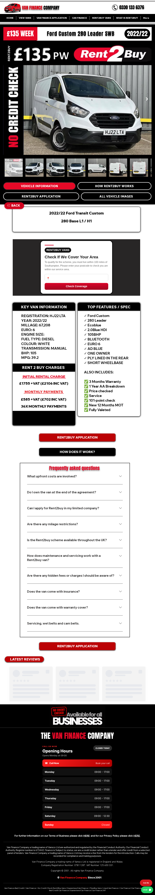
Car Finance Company (140, 888)
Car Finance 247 (99, 890)
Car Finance (125, 888)
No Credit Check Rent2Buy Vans (52, 888)
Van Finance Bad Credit (14, 888)
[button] (44, 418)
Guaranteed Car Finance (80, 890)
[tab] (39, 186)
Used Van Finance (111, 888)
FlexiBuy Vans (96, 888)
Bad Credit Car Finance (59, 890)
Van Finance (31, 888)
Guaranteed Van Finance (77, 888)
